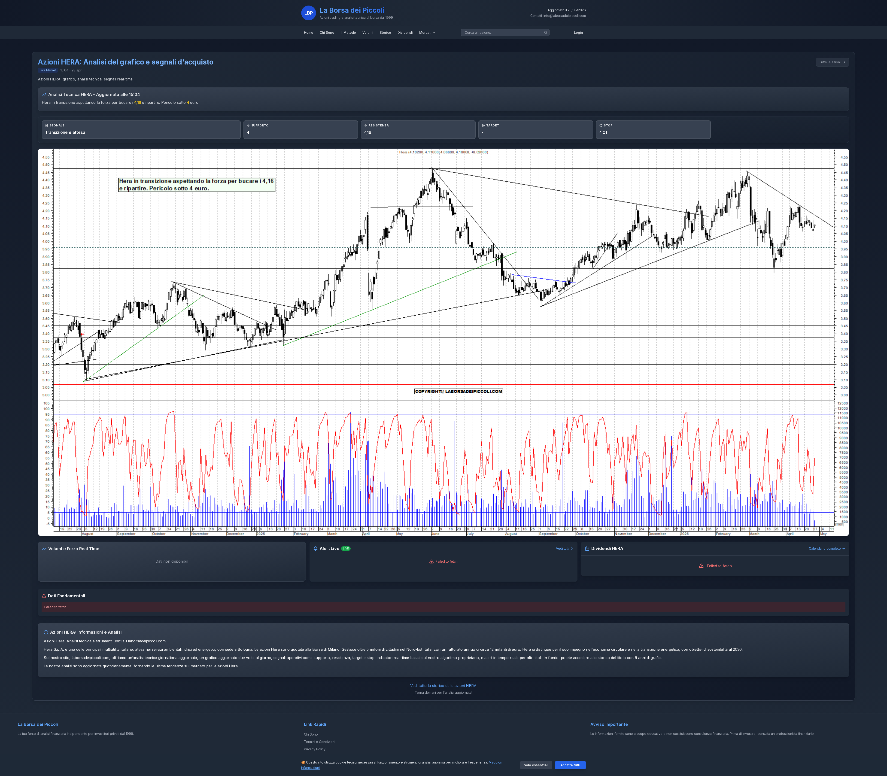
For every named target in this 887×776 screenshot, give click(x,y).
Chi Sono (311, 734)
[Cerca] (546, 32)
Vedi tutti (562, 548)
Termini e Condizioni (319, 742)
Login (578, 32)
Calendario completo (825, 548)
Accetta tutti (570, 765)
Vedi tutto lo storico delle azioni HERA (443, 685)
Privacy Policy (314, 749)
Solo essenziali (536, 765)
